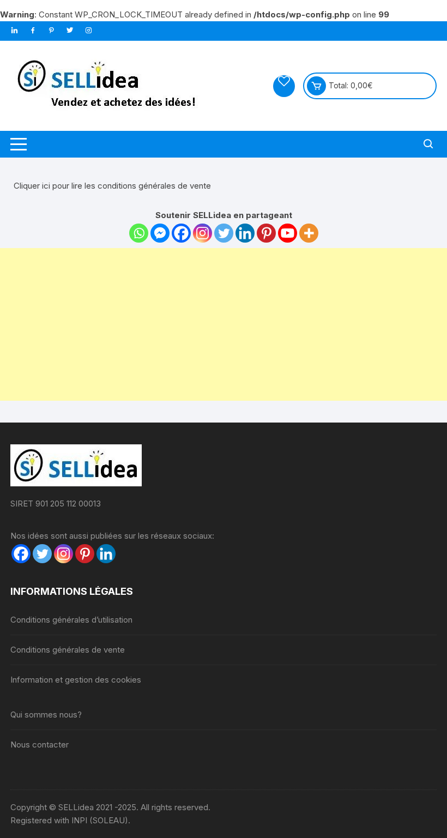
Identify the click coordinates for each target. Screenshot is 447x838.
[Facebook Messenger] (160, 233)
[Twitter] (223, 233)
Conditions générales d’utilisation (71, 619)
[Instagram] (202, 233)
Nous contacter (39, 744)
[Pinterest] (266, 233)
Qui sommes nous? (46, 714)
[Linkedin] (245, 233)
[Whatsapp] (138, 233)
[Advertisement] (223, 324)
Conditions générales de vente (67, 649)
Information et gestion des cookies (75, 679)
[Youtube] (287, 233)
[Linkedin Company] (106, 553)
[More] (308, 233)
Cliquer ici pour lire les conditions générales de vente (112, 185)
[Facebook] (181, 233)
